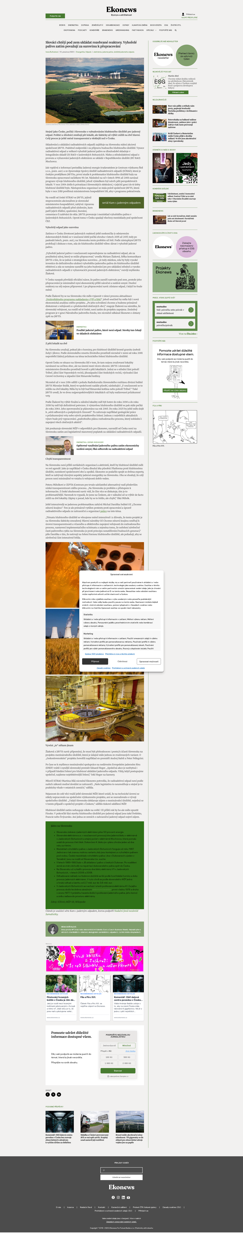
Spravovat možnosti (148, 661)
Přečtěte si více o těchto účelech (120, 653)
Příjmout (95, 661)
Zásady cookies (104, 668)
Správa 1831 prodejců (94, 653)
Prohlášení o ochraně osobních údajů (128, 668)
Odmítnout (122, 661)
